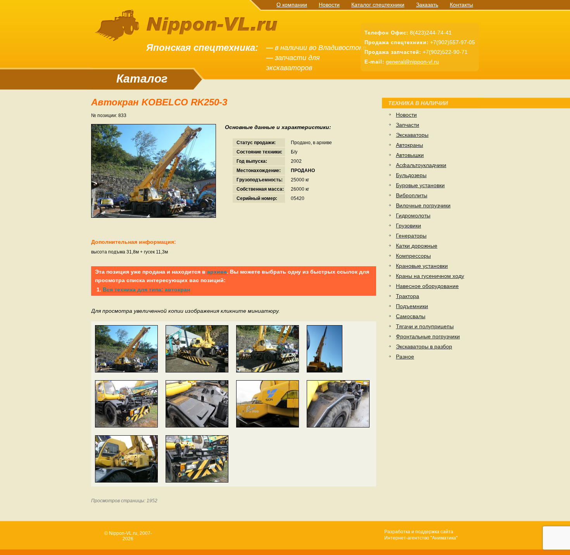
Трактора (407, 296)
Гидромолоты (413, 215)
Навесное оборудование (427, 286)
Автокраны (409, 145)
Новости (329, 5)
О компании (291, 5)
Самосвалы (410, 316)
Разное (405, 356)
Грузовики (408, 225)
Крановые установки (422, 266)
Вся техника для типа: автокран (146, 289)
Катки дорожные (416, 246)
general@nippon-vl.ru (412, 62)
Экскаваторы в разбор (424, 346)
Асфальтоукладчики (421, 165)
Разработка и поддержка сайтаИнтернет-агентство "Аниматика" (421, 535)
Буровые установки (420, 185)
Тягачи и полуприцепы (425, 326)
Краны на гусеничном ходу (430, 276)
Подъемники (412, 306)
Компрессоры (413, 256)
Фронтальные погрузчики (428, 336)
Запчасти (407, 125)
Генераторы (411, 236)
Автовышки (410, 155)
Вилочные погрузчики (423, 205)
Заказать (427, 5)
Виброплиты (411, 195)
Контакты (461, 5)
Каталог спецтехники (377, 5)
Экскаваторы (412, 135)
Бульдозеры (411, 175)
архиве (217, 272)
